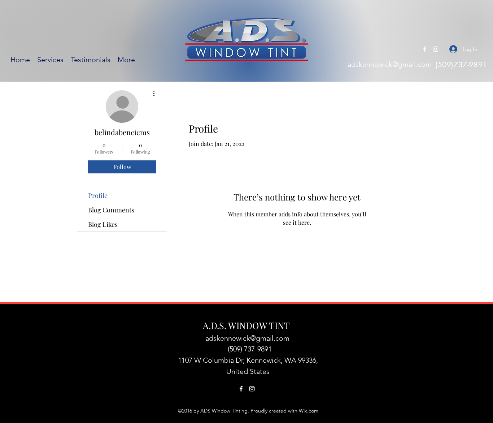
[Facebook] (424, 49)
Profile (98, 195)
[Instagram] (435, 49)
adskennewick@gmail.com (390, 64)
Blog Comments (111, 210)
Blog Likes (103, 224)
